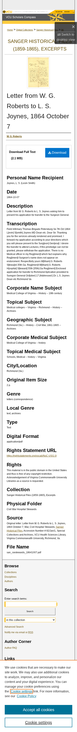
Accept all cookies (38, 710)
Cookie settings (21, 691)
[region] (38, 696)
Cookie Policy (26, 696)
